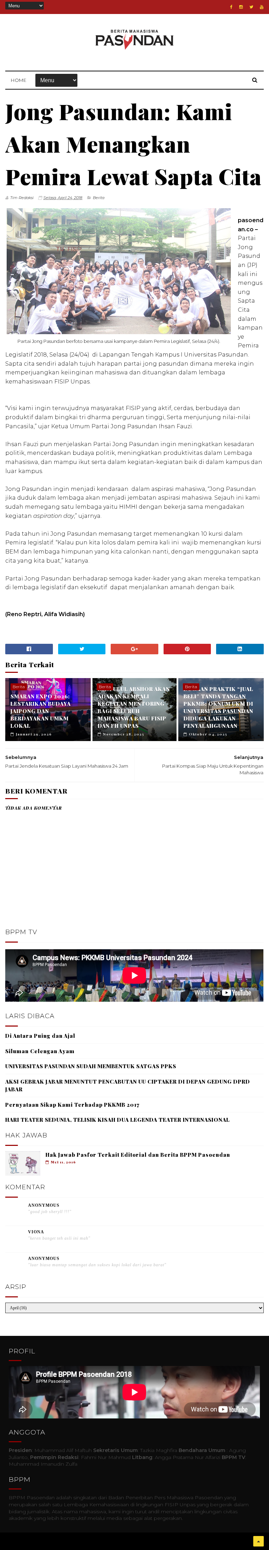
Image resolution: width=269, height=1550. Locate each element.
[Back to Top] (258, 1541)
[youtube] (261, 7)
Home (18, 80)
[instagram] (241, 7)
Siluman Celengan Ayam (40, 1051)
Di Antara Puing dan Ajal (40, 1035)
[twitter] (251, 7)
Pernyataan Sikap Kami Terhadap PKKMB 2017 (72, 1104)
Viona (36, 1232)
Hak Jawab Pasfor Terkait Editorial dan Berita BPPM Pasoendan (138, 1154)
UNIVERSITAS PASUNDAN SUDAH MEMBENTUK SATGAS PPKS (90, 1066)
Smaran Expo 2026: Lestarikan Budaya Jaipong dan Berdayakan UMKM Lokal (41, 711)
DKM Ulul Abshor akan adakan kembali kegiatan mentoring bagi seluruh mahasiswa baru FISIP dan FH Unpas (134, 707)
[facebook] (231, 7)
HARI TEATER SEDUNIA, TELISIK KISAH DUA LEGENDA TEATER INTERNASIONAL (117, 1119)
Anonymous (44, 1205)
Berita (98, 197)
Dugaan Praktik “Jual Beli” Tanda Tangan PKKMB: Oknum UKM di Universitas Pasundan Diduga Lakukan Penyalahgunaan (218, 707)
